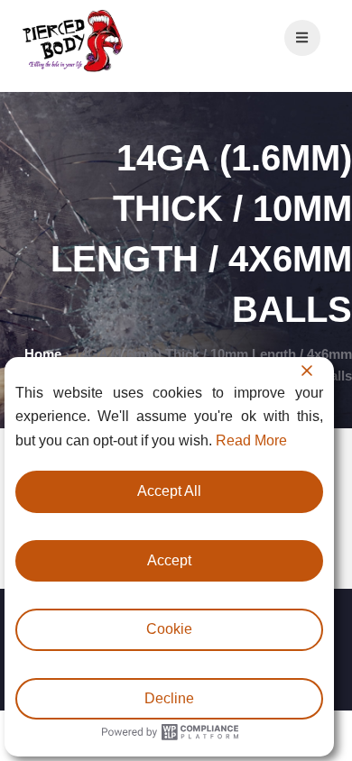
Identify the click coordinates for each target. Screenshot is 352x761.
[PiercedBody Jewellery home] (72, 70)
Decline (169, 698)
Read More (251, 440)
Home (42, 354)
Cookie (169, 629)
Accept (169, 560)
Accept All (169, 491)
